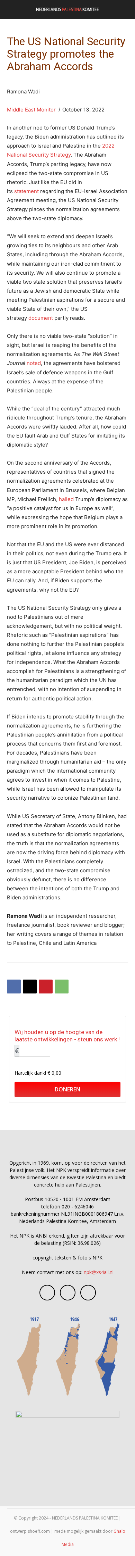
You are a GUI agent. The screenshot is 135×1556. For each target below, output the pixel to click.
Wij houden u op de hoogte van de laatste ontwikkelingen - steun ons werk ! (67, 1036)
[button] (12, 9)
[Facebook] (14, 986)
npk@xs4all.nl (99, 1272)
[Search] (125, 9)
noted (34, 363)
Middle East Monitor (31, 109)
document (40, 318)
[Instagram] (67, 1292)
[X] (30, 986)
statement (26, 191)
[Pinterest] (46, 986)
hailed (66, 499)
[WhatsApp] (62, 986)
